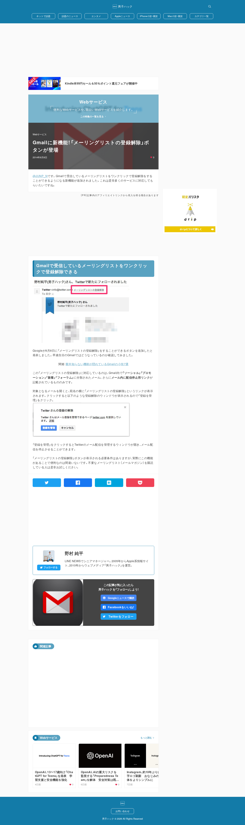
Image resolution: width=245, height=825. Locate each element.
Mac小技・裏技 (175, 16)
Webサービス (40, 134)
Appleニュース (122, 16)
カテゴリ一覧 (202, 16)
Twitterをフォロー (121, 616)
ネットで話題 (43, 16)
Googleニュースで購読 (121, 598)
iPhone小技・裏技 (149, 16)
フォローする (51, 567)
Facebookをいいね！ (121, 607)
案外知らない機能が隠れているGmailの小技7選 (97, 364)
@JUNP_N (40, 176)
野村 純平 (74, 553)
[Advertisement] (122, 50)
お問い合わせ (122, 811)
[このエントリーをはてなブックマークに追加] (109, 482)
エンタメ (96, 16)
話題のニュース (70, 16)
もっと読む (146, 737)
